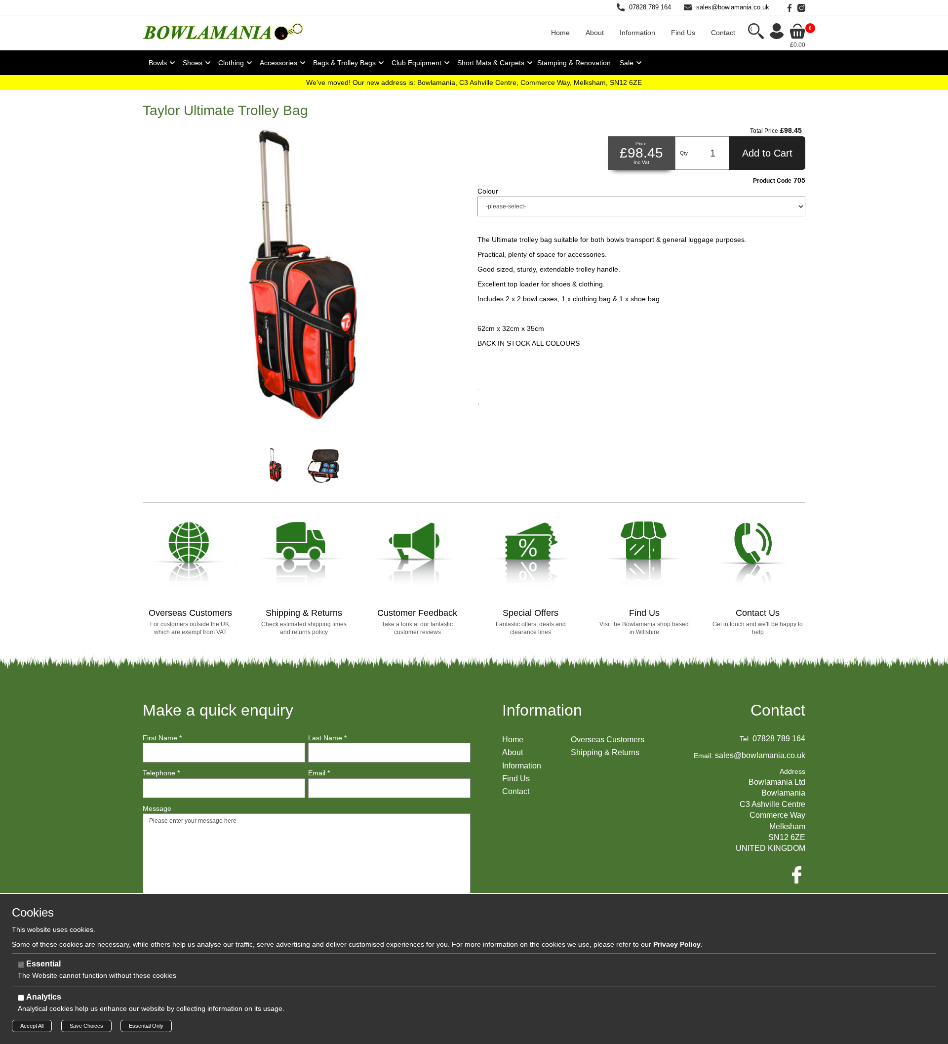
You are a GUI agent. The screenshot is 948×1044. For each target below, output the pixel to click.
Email (319, 773)
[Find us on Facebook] (787, 7)
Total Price (764, 130)
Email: (703, 756)
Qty (684, 153)
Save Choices (86, 1026)
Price (641, 143)
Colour (487, 191)
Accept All (31, 1026)
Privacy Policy (677, 944)
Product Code (772, 180)
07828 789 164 (650, 7)
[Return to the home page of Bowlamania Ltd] (223, 31)
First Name (162, 738)
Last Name (327, 738)
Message (157, 808)
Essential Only (146, 1026)
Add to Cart (767, 153)
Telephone (161, 773)
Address (792, 771)
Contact (777, 710)
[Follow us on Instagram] (799, 7)
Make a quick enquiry (218, 710)
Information (542, 710)
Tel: (745, 739)
